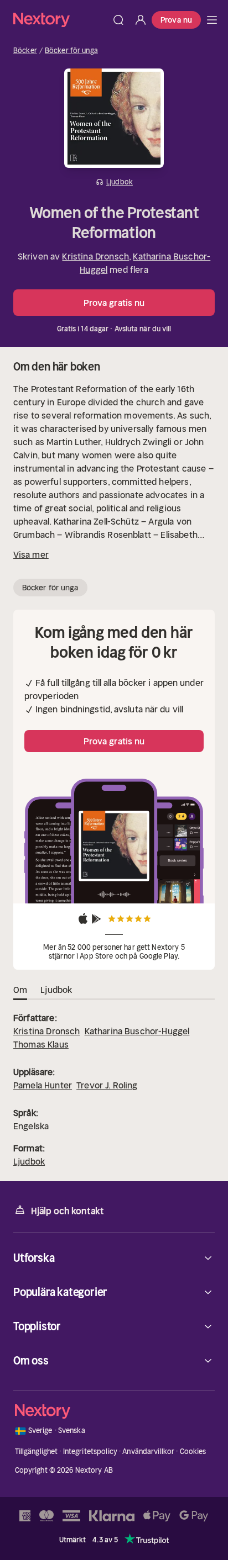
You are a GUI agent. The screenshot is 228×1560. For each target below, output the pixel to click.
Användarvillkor (148, 1451)
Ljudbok (29, 1161)
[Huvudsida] (212, 20)
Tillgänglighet (36, 1451)
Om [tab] (20, 989)
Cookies (193, 1451)
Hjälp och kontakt (67, 1211)
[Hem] (60, 20)
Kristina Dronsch (95, 256)
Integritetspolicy (90, 1451)
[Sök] (118, 20)
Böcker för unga (71, 50)
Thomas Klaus (41, 1044)
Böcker (25, 50)
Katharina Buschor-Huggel (137, 1031)
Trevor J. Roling (107, 1085)
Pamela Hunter (42, 1085)
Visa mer (31, 554)
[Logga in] (140, 20)
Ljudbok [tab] (56, 989)
